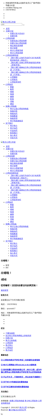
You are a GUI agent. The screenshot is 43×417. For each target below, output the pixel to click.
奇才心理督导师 (16, 50)
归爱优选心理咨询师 (18, 41)
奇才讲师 (13, 48)
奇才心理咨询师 (16, 53)
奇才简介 (13, 126)
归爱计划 (9, 31)
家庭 (12, 87)
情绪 (12, 92)
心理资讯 (13, 80)
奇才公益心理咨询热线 (19, 109)
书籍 (12, 101)
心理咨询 (9, 343)
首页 (8, 29)
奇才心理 (23, 407)
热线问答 (13, 111)
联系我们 (13, 133)
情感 (12, 94)
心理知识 (9, 84)
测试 (12, 104)
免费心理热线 (11, 106)
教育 (12, 89)
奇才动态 (13, 128)
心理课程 (13, 77)
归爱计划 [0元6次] (17, 33)
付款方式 (13, 138)
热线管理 (13, 118)
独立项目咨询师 (16, 46)
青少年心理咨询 (31, 401)
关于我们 (9, 123)
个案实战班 (10, 333)
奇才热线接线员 (16, 121)
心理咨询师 (10, 38)
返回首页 (4, 290)
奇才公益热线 (11, 340)
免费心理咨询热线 (17, 401)
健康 (12, 97)
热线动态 (13, 114)
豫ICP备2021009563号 (17, 410)
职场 (12, 99)
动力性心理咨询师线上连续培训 (18, 336)
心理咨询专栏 (15, 82)
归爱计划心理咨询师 (18, 43)
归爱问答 (13, 36)
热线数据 (13, 116)
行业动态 (13, 131)
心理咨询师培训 (12, 55)
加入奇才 (13, 135)
